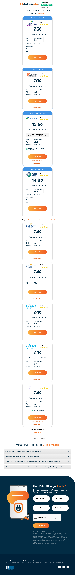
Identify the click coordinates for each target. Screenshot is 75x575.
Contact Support (31, 560)
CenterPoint (41, 13)
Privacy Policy (42, 560)
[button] (37, 451)
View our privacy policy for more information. (44, 543)
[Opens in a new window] (10, 568)
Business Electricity (34, 220)
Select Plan (37, 57)
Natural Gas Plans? (49, 220)
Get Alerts (41, 525)
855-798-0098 (39, 160)
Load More (37, 432)
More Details (36, 64)
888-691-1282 (39, 421)
